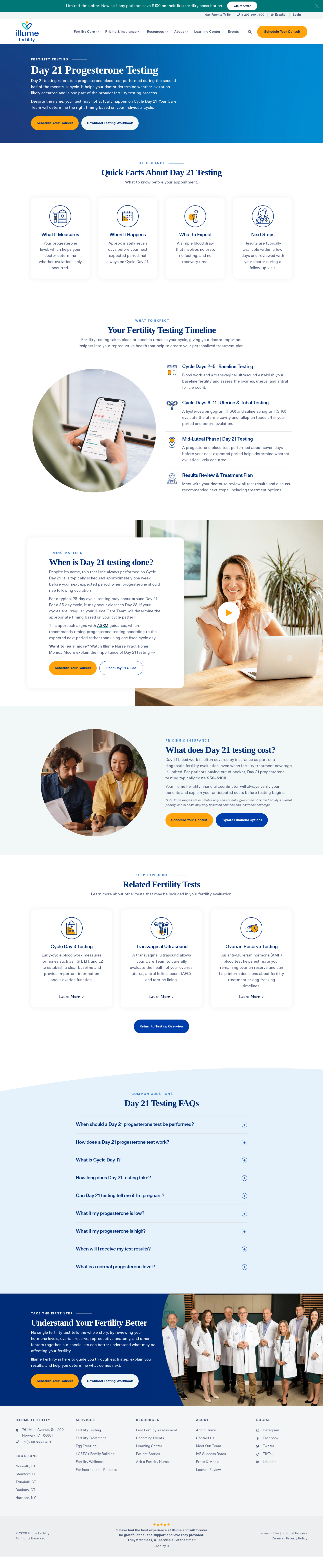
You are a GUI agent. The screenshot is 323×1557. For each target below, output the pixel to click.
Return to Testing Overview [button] (161, 1026)
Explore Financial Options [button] (241, 820)
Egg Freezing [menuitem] (86, 1446)
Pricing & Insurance (121, 31)
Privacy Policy (296, 1538)
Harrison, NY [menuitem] (26, 1498)
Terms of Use (269, 1533)
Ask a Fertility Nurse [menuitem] (152, 1462)
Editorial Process (294, 1533)
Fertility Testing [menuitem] (88, 1430)
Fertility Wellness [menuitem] (89, 1462)
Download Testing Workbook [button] (110, 123)
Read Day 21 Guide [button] (121, 668)
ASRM (102, 626)
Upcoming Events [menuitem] (150, 1438)
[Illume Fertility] (36, 31)
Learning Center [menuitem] (149, 1446)
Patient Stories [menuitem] (148, 1454)
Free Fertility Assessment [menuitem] (156, 1430)
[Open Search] (250, 32)
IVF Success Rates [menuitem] (211, 1454)
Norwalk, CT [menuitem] (26, 1466)
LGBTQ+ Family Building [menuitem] (95, 1454)
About (179, 31)
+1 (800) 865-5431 (36, 1442)
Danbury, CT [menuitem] (25, 1490)
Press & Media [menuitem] (207, 1462)
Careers (278, 1538)
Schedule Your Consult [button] (282, 31)
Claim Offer (242, 5)
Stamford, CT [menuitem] (26, 1474)
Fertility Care (84, 31)
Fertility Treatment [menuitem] (91, 1438)
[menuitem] (218, 15)
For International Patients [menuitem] (96, 1470)
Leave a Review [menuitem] (208, 1470)
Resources (155, 31)
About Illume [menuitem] (206, 1430)
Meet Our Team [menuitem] (208, 1446)
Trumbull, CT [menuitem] (26, 1482)
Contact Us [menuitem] (205, 1438)
